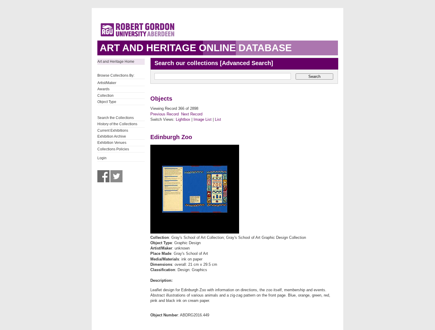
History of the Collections (117, 124)
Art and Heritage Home (115, 61)
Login (102, 158)
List (218, 119)
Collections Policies (113, 149)
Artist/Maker (106, 83)
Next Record (191, 114)
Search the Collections (115, 118)
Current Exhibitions (112, 130)
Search (314, 76)
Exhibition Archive (111, 136)
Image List (203, 119)
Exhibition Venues (111, 143)
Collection (105, 96)
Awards (103, 89)
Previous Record (164, 114)
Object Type (106, 102)
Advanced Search (246, 63)
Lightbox (183, 119)
